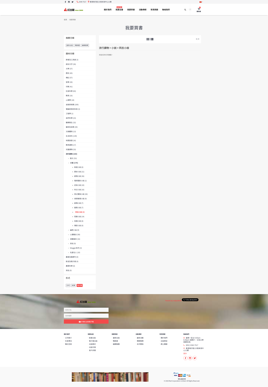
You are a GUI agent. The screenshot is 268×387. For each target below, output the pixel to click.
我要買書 (131, 9)
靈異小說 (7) (78, 207)
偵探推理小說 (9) (80, 198)
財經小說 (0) (78, 167)
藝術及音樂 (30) (72, 127)
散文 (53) (73, 158)
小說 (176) (74, 162)
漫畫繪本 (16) (75, 239)
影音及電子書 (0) (72, 261)
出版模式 (92, 344)
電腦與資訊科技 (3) (73, 109)
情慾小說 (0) (78, 225)
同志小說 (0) (80, 212)
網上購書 (164, 344)
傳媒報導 (140, 341)
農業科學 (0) (70, 266)
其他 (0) (69, 270)
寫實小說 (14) (79, 216)
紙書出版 (92, 337)
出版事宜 (164, 341)
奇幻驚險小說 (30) (81, 194)
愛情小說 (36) (79, 176)
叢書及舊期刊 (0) (72, 257)
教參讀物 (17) (71, 145)
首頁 (65, 20)
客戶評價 (92, 350)
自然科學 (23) (71, 118)
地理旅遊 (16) (71, 140)
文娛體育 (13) (71, 131)
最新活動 (140, 337)
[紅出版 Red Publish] (73, 9)
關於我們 (107, 9)
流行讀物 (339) (71, 154)
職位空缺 (68, 344)
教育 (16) (69, 95)
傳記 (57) (69, 77)
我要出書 (119, 8)
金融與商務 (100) (72, 104)
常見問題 (154, 9)
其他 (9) (73, 243)
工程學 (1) (69, 113)
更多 (185, 353)
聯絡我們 (166, 9)
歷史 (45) (69, 73)
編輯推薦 (116, 344)
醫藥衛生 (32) (71, 122)
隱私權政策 (182, 379)
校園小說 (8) (78, 221)
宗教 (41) (69, 86)
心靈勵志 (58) (75, 234)
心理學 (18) (70, 100)
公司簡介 (68, 337)
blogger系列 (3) (76, 248)
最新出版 (116, 337)
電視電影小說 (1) (80, 180)
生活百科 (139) (71, 136)
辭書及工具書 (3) (72, 59)
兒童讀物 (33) (71, 149)
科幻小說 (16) (79, 189)
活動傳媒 (142, 9)
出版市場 (92, 347)
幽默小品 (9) (74, 230)
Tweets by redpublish (173, 301)
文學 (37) (69, 68)
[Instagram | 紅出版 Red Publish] (68, 2)
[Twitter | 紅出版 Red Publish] (72, 2)
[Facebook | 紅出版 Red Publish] (65, 2)
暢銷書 (115, 341)
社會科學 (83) (71, 91)
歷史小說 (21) (79, 171)
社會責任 (68, 341)
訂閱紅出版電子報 (87, 322)
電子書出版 (93, 341)
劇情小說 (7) (78, 203)
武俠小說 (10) (79, 185)
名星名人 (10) (75, 252)
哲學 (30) (69, 82)
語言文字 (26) (71, 64)
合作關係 (140, 344)
